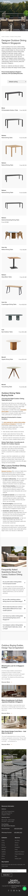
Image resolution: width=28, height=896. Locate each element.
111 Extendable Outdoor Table (10, 110)
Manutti (4, 357)
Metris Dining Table (7, 137)
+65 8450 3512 (18, 832)
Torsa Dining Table (7, 387)
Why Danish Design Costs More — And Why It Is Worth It (14, 732)
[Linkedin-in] (17, 890)
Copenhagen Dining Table (9, 304)
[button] (25, 2)
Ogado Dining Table (7, 359)
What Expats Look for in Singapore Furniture (13, 666)
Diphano (4, 135)
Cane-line (4, 247)
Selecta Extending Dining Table (10, 220)
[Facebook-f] (8, 890)
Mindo (3, 108)
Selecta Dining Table (7, 192)
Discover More (6, 682)
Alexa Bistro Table (7, 277)
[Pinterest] (14, 890)
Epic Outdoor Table (7, 332)
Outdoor (7, 36)
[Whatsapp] (24, 889)
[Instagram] (11, 890)
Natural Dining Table (7, 165)
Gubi (3, 329)
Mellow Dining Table (7, 249)
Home (3, 36)
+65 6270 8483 (18, 828)
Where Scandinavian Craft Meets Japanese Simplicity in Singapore (12, 701)
